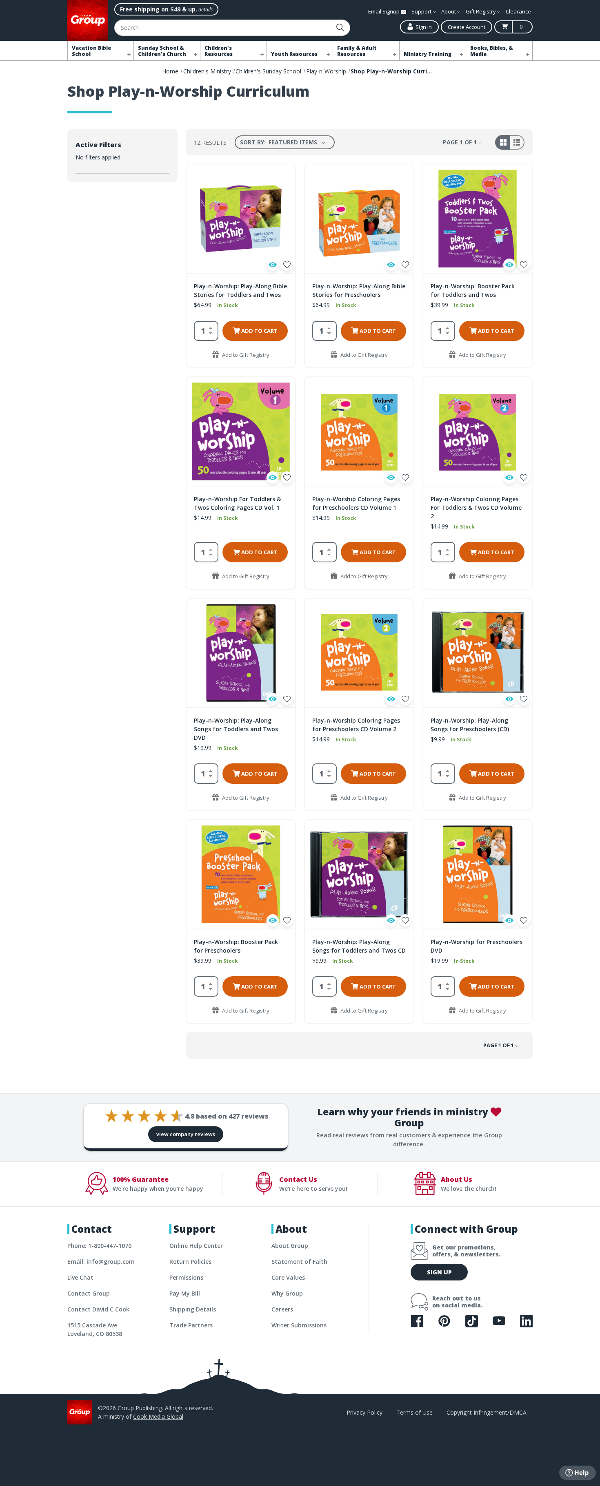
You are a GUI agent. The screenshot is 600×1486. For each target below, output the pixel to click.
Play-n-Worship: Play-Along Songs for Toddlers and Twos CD (359, 946)
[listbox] (298, 142)
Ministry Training (427, 54)
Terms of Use (414, 1412)
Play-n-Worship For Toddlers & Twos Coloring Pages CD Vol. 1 (237, 503)
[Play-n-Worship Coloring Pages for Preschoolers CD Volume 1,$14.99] (359, 431)
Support (422, 11)
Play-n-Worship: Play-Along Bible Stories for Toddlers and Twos (240, 290)
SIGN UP (439, 1272)
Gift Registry (481, 11)
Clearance (518, 11)
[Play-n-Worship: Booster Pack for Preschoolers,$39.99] (241, 874)
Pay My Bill (184, 1293)
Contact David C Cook (98, 1309)
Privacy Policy (364, 1412)
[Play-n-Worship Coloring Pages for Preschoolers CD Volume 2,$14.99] (359, 653)
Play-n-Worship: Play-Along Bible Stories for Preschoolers (358, 290)
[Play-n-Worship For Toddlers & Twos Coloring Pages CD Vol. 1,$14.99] (241, 431)
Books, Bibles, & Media (491, 50)
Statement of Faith (299, 1261)
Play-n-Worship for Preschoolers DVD (476, 946)
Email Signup (384, 11)
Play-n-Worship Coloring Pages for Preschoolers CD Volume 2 (356, 724)
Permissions (186, 1277)
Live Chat (80, 1277)
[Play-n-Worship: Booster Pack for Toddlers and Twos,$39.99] (477, 218)
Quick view (273, 265)
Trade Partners (191, 1325)
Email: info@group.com (101, 1261)
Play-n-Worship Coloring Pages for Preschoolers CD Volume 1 (356, 503)
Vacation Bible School (91, 50)
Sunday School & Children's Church (162, 50)
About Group (289, 1245)
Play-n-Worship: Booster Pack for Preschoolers (236, 946)
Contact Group (88, 1293)
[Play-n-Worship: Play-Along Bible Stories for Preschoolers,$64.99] (359, 218)
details (205, 9)
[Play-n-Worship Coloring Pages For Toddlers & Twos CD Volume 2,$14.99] (477, 431)
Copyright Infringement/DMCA (487, 1412)
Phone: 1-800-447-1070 (99, 1245)
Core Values (288, 1277)
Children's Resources (218, 50)
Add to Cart (259, 330)
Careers (282, 1309)
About (449, 11)
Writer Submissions (299, 1325)
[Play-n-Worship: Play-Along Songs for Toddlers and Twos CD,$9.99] (359, 874)
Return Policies (190, 1261)
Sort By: (253, 142)
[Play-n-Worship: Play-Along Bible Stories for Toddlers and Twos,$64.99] (241, 218)
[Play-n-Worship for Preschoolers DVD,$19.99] (477, 874)
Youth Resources (294, 54)
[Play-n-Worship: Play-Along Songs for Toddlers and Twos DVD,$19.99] (241, 653)
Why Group (287, 1293)
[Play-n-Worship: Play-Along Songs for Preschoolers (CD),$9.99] (477, 653)
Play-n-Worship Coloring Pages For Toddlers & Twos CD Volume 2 (476, 507)
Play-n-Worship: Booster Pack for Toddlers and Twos (473, 290)
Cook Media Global (158, 1416)
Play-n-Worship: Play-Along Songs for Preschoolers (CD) (470, 724)
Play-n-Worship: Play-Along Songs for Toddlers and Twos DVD (236, 728)
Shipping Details (192, 1309)
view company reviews (185, 1134)
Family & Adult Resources (357, 50)
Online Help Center (196, 1245)
